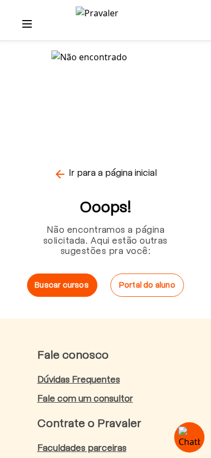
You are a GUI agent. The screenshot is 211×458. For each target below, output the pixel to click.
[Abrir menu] (27, 24)
